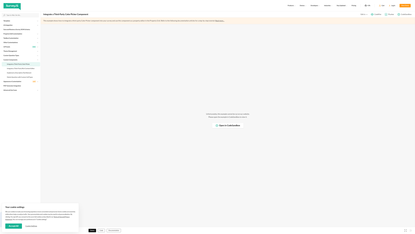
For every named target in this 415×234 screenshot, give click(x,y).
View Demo (405, 5)
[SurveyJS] (12, 5)
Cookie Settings (31, 226)
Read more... (219, 21)
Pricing (354, 5)
